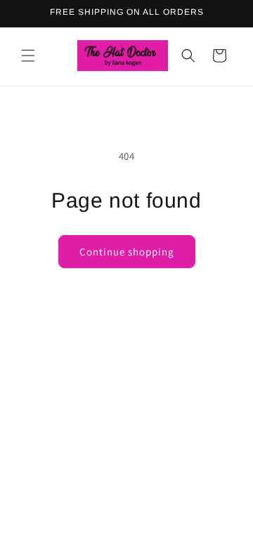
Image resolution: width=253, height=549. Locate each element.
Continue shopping (126, 251)
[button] (28, 55)
